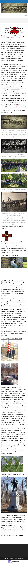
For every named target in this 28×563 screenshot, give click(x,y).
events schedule (15, 89)
